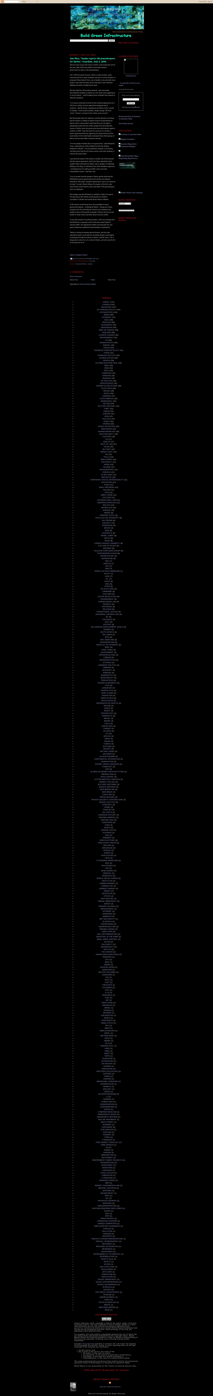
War (107, 568)
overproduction (107, 926)
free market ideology (107, 1142)
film (107, 685)
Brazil (107, 718)
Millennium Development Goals (107, 627)
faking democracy (107, 901)
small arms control (107, 939)
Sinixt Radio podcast (126, 123)
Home (93, 280)
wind (107, 1310)
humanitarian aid (106, 431)
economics (106, 325)
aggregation (107, 1084)
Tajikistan (107, 1058)
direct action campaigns (107, 571)
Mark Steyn (107, 1023)
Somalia (107, 472)
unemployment (107, 1297)
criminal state (107, 515)
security (107, 523)
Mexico (107, 736)
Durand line (107, 830)
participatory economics (107, 1226)
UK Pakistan (107, 1061)
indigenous (106, 327)
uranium (107, 376)
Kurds (107, 853)
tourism (107, 1295)
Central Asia (107, 820)
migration (107, 695)
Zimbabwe (107, 591)
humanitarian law (107, 602)
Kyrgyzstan (107, 855)
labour (107, 657)
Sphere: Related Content (78, 255)
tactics (107, 949)
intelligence (107, 777)
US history (107, 1064)
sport (107, 711)
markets (107, 916)
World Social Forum (107, 878)
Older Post (111, 280)
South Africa (107, 632)
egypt (107, 574)
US (106, 340)
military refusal (106, 406)
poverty (107, 604)
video (107, 1300)
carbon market (107, 883)
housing (107, 548)
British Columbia (107, 972)
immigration (107, 1155)
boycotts (106, 477)
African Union (107, 967)
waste (107, 1305)
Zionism (107, 1079)
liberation (107, 1175)
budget (107, 749)
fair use (107, 1132)
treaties (107, 810)
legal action (107, 1173)
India (106, 365)
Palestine (106, 307)
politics (107, 419)
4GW (107, 492)
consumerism (107, 1107)
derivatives (107, 680)
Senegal (107, 873)
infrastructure (107, 655)
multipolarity (107, 434)
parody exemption (107, 1223)
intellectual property (107, 518)
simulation (107, 1277)
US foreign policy (106, 310)
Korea (107, 513)
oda (107, 1213)
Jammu (107, 1008)
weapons (107, 957)
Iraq (107, 416)
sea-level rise (107, 1267)
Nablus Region (107, 1031)
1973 (107, 959)
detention (107, 893)
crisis (107, 1109)
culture (107, 497)
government (107, 652)
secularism (107, 1269)
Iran (107, 368)
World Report (107, 9)
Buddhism (107, 975)
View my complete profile (110, 1386)
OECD (107, 1038)
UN (106, 454)
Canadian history (107, 815)
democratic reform (107, 1117)
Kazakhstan (107, 1015)
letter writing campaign (107, 779)
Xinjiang (107, 1074)
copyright (106, 462)
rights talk (107, 1259)
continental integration (107, 759)
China (106, 353)
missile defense (107, 787)
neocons (107, 1203)
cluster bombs (107, 756)
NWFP (107, 1028)
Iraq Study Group (107, 843)
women (106, 424)
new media (107, 792)
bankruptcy (107, 675)
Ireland (107, 845)
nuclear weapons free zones (107, 1208)
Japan (106, 464)
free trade (107, 650)
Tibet (106, 409)
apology (107, 1089)
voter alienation (107, 1302)
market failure (107, 782)
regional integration (107, 1246)
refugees (107, 606)
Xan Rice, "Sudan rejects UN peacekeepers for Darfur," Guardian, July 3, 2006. (92, 60)
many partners (106, 487)
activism (107, 746)
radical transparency (107, 1241)
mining (106, 391)
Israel (106, 302)
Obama (107, 1041)
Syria (107, 586)
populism (107, 794)
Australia (107, 533)
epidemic (107, 1124)
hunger (107, 1152)
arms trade (106, 495)
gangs (107, 904)
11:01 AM (92, 261)
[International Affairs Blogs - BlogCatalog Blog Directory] (131, 158)
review (107, 706)
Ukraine (107, 510)
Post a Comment (76, 276)
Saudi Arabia (107, 871)
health (106, 442)
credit (107, 891)
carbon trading (107, 888)
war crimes (106, 459)
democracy (106, 401)
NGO (107, 863)
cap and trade (107, 751)
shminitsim (107, 1274)
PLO (107, 1043)
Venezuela (107, 876)
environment (106, 337)
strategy (107, 805)
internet (107, 911)
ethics (107, 896)
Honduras (107, 995)
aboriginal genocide (107, 1081)
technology (107, 713)
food (106, 485)
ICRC (107, 997)
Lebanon (106, 396)
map (107, 1183)
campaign (106, 373)
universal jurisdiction (107, 614)
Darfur (107, 563)
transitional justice (107, 612)
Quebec (107, 629)
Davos (107, 827)
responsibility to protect (107, 1254)
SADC (107, 1051)
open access (107, 698)
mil (107, 1198)
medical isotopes (107, 1188)
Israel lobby (107, 535)
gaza (106, 320)
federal (107, 1135)
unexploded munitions (107, 954)
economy (106, 317)
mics (107, 1195)
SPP (107, 868)
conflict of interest (107, 645)
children (107, 754)
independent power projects (107, 1160)
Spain (107, 739)
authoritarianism (107, 1094)
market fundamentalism (107, 1185)
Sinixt (107, 1053)
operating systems (107, 1221)
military (107, 449)
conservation (107, 1104)
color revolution (107, 596)
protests (107, 1236)
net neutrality (107, 919)
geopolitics (107, 690)
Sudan (90, 264)
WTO (107, 637)
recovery (107, 1244)
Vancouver (107, 1069)
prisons (107, 1234)
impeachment (107, 909)
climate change (107, 335)
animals (107, 1086)
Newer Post (74, 280)
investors (107, 1168)
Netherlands (107, 1036)
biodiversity (107, 678)
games (107, 1150)
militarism (107, 520)
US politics (106, 381)
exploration (107, 1130)
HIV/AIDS (107, 731)
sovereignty (107, 947)
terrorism (107, 525)
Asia (107, 530)
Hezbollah (106, 508)
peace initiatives (106, 426)
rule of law (107, 444)
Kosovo (107, 850)
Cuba (107, 825)
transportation (107, 660)
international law (106, 500)
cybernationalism (107, 1112)
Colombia (107, 987)
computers (107, 1102)
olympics (107, 921)
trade (107, 807)
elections (107, 388)
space (107, 708)
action (106, 403)
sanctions (107, 931)
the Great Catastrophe (107, 1292)
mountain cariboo (107, 1201)
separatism (107, 558)
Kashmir (107, 1013)
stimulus (107, 1287)
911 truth (107, 812)
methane (107, 1190)
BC (107, 617)
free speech (107, 1145)
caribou (107, 1099)
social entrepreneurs (107, 1282)
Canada (106, 304)
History (107, 624)
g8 (107, 1147)
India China (107, 1003)
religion (107, 609)
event (107, 421)
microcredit (107, 1193)
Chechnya (107, 985)
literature (107, 1178)
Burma (107, 721)
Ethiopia (107, 662)
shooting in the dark (107, 937)
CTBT (107, 982)
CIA (107, 977)
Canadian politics (107, 355)
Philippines (107, 866)
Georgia (107, 378)
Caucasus (107, 619)
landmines (107, 914)
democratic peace (107, 1114)
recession (106, 429)
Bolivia (106, 505)
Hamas (107, 411)
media (106, 315)
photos (107, 1229)
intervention (107, 1162)
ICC (107, 733)
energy (106, 345)
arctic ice (107, 881)
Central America (107, 817)
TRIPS (107, 1056)
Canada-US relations (106, 386)
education (106, 482)
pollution (107, 1231)
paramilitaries (107, 929)
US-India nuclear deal (107, 363)
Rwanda (107, 667)
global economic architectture (107, 772)
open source (107, 1218)
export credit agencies (107, 764)
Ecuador (107, 832)
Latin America (107, 398)
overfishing (107, 924)
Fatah (107, 581)
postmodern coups (107, 553)
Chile (107, 723)
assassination (107, 642)
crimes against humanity (107, 543)
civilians (107, 594)
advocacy (107, 670)
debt (107, 647)
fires (107, 1137)
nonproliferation (107, 503)
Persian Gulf (107, 1046)
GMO (107, 835)
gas (107, 769)
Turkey (107, 744)
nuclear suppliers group (107, 551)
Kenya (107, 1018)
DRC (107, 561)
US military (106, 475)
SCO (107, 566)
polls (106, 457)
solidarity (107, 944)
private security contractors (107, 799)
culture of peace (107, 546)
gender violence (107, 906)
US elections (107, 589)
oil (107, 579)
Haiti (107, 622)
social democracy (107, 1279)
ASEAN (107, 965)
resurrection (107, 1256)
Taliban (106, 467)
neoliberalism (107, 789)
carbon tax (107, 886)
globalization (107, 358)
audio (107, 1091)
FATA (107, 990)
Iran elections (107, 840)
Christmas (107, 822)
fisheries (107, 1140)
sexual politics (107, 802)
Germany (107, 838)
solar (107, 942)
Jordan (107, 1010)
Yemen (107, 1076)
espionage (107, 1127)
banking (107, 673)
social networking (107, 1284)
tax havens (107, 952)
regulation (107, 700)
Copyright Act (88, 1344)
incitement (107, 1157)
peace (107, 393)
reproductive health (107, 703)
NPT (107, 1025)
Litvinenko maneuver (107, 860)
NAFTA (107, 538)
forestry (107, 767)
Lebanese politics (107, 665)
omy (107, 1216)
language (107, 1170)
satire (107, 1264)
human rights (107, 342)
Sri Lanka (107, 634)
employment (107, 1122)
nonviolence (106, 383)
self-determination (107, 934)
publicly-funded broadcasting (107, 1239)
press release (107, 797)
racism (106, 490)
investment (107, 1165)
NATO (106, 370)
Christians (107, 726)
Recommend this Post (78, 247)
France (107, 728)
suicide (107, 1289)
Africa (106, 348)
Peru (107, 1048)
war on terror (106, 330)
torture (106, 436)
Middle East (107, 452)
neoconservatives (107, 1206)
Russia (106, 360)
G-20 (107, 992)
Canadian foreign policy (106, 350)
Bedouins (107, 970)
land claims (107, 693)
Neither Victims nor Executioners (113, 22)
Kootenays (107, 1020)
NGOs (107, 541)
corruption (107, 761)
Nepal (107, 1033)
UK (106, 439)
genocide (107, 688)
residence (107, 1249)
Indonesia (107, 1005)
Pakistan (106, 322)
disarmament (107, 599)
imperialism (107, 774)
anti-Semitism (107, 640)
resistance (107, 1251)
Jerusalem (107, 848)
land (107, 576)
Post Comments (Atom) (88, 284)
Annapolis (107, 716)
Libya (107, 858)
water (107, 528)
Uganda (107, 1066)
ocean (107, 1211)
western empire (107, 1307)
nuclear (106, 332)
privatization (107, 556)
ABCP (107, 962)
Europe (106, 414)
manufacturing (107, 1180)
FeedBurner (135, 107)
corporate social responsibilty (106, 480)
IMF (107, 1000)
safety (107, 1261)
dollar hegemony (107, 1119)
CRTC (107, 980)
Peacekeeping (81, 264)
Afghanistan (106, 312)
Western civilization (107, 1071)
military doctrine (107, 784)
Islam (106, 447)
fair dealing (107, 898)
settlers (107, 1272)
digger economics (107, 683)
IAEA (107, 584)
